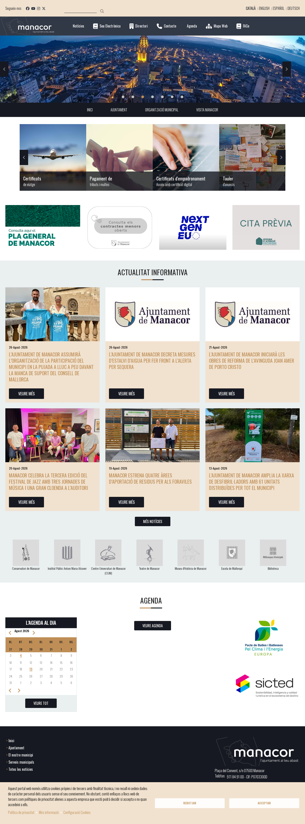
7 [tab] (182, 96)
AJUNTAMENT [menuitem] (119, 109)
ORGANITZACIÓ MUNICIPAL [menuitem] (161, 109)
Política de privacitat (21, 812)
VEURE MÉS (26, 393)
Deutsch (294, 8)
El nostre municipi (20, 755)
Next (286, 69)
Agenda (192, 26)
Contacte (170, 26)
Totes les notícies (20, 769)
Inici (11, 740)
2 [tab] (133, 96)
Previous (4, 69)
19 (30, 669)
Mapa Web (221, 26)
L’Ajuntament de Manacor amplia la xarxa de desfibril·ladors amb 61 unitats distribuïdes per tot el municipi (251, 481)
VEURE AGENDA (152, 625)
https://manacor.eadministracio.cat (252, 157)
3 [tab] (142, 96)
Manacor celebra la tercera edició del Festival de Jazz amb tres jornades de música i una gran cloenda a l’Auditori (48, 481)
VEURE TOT (40, 703)
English (264, 8)
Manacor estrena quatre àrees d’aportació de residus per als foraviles (150, 478)
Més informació (49, 812)
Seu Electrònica (110, 26)
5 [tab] (162, 96)
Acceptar (264, 803)
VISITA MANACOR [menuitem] (207, 109)
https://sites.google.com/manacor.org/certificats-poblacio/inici (53, 157)
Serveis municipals (21, 762)
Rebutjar (189, 803)
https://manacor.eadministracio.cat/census (186, 157)
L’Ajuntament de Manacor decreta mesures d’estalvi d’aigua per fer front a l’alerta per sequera (152, 360)
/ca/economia (119, 157)
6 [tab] (172, 96)
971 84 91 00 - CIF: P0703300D (247, 777)
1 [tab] (123, 96)
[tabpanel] (152, 69)
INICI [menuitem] (90, 109)
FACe (246, 26)
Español (278, 8)
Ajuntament (16, 747)
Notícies (78, 26)
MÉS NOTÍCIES (152, 521)
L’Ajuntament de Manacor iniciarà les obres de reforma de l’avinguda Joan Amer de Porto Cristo (251, 360)
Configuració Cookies (77, 812)
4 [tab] (152, 96)
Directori (141, 26)
